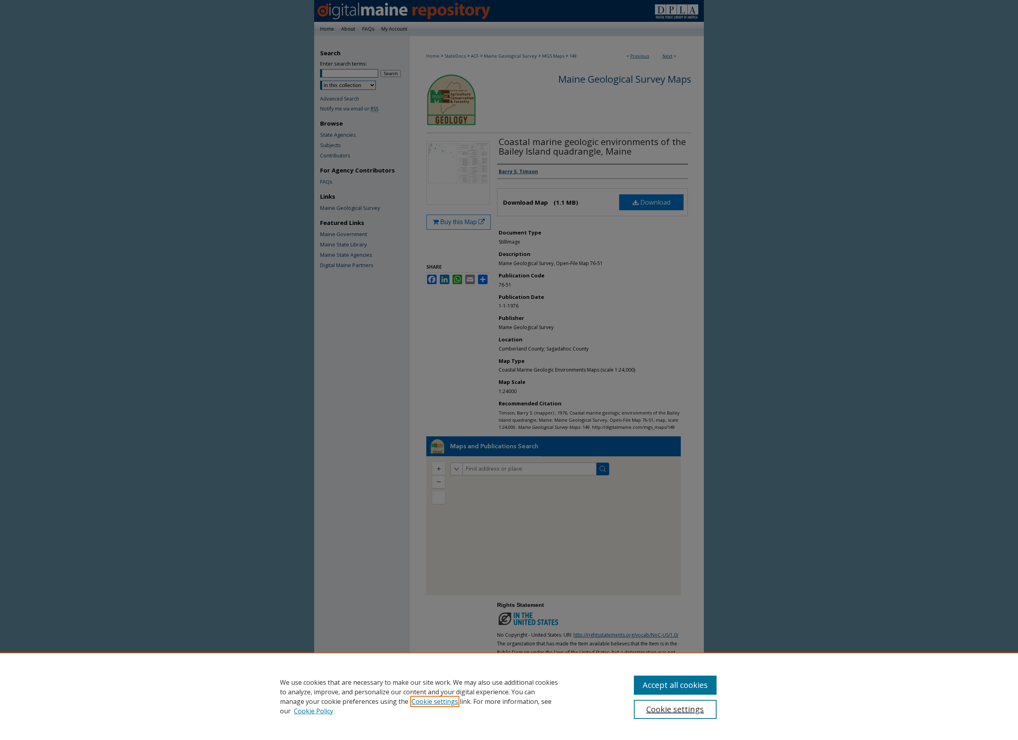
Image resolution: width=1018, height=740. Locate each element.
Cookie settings (435, 701)
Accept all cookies (675, 685)
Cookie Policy (313, 711)
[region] (509, 696)
